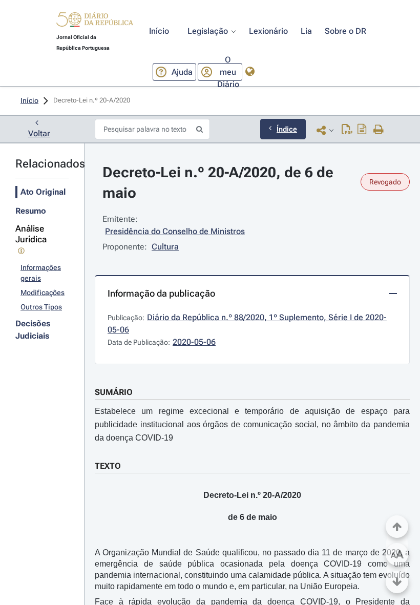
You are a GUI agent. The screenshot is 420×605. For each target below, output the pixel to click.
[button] (94, 21)
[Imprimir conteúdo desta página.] (378, 130)
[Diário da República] (94, 21)
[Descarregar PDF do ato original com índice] (362, 130)
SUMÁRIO (114, 392)
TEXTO (108, 466)
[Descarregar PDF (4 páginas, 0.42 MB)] (347, 130)
